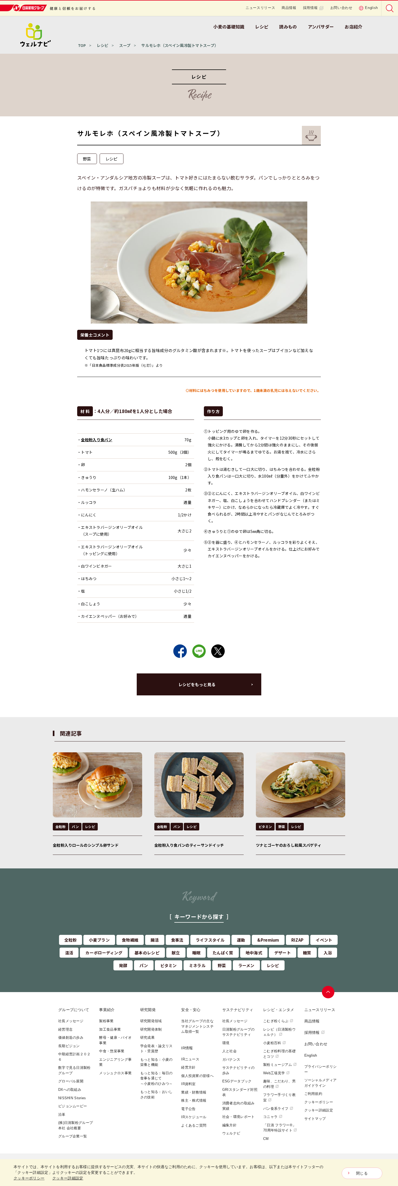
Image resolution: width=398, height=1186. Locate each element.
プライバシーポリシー (320, 1069)
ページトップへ (328, 992)
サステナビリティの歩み (238, 1070)
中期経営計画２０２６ (74, 1057)
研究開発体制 (151, 1029)
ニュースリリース (260, 8)
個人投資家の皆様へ (197, 1076)
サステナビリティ (237, 1010)
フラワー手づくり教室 (279, 1097)
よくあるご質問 (193, 1125)
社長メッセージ (70, 1021)
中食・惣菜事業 (111, 1051)
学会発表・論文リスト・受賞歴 (156, 1048)
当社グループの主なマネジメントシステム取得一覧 (197, 1026)
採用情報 (310, 8)
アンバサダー (321, 26)
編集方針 (229, 1125)
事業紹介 (107, 1010)
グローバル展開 (70, 1081)
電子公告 (188, 1109)
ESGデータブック (237, 1081)
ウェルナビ (231, 1133)
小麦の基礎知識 (228, 26)
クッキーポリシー (318, 1102)
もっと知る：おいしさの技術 (156, 1094)
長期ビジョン (69, 1046)
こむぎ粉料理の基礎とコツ (279, 1054)
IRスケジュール (193, 1117)
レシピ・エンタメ (278, 1010)
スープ (125, 45)
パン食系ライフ (275, 1109)
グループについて (73, 1010)
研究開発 (148, 1010)
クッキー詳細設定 (318, 1110)
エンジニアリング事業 (115, 1062)
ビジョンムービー (72, 1106)
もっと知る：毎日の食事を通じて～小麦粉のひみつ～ (156, 1078)
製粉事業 (106, 1021)
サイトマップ (315, 1119)
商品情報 (289, 8)
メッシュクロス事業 (115, 1073)
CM (266, 1139)
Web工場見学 (274, 1073)
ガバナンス (231, 1059)
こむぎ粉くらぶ (275, 1021)
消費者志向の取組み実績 (238, 1106)
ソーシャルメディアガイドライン (320, 1083)
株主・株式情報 (193, 1100)
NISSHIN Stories (72, 1098)
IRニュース (190, 1059)
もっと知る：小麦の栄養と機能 (156, 1062)
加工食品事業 (110, 1029)
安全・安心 (191, 1010)
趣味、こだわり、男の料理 (279, 1084)
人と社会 (229, 1051)
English (371, 8)
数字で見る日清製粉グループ (74, 1070)
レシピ (261, 26)
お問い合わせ (341, 8)
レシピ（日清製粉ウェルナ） (279, 1032)
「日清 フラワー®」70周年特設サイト (279, 1128)
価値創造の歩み (70, 1037)
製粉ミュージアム (277, 1065)
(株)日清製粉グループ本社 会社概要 (75, 1125)
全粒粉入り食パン (96, 439)
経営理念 (65, 1029)
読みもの (288, 26)
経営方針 (188, 1067)
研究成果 (147, 1037)
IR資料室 (188, 1084)
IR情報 (187, 1048)
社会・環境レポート (238, 1117)
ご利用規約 (313, 1094)
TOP (82, 45)
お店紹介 (353, 26)
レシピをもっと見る (197, 684)
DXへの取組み (69, 1090)
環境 (226, 1043)
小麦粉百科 (272, 1043)
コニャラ (270, 1117)
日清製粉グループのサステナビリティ (238, 1032)
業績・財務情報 (193, 1092)
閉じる (362, 1173)
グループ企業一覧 (72, 1136)
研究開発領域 (151, 1021)
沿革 (62, 1115)
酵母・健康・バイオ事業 (115, 1040)
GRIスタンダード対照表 (239, 1092)
